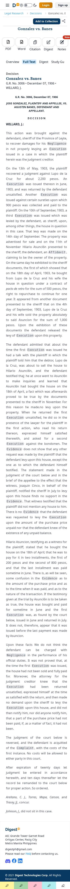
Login (45, 5)
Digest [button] (43, 62)
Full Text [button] (29, 62)
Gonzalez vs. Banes (35, 28)
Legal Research (14, 13)
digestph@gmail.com (18, 849)
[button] (63, 21)
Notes (63, 44)
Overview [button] (12, 62)
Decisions (36, 13)
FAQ (28, 853)
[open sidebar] (7, 5)
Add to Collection (46, 21)
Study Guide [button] (60, 62)
